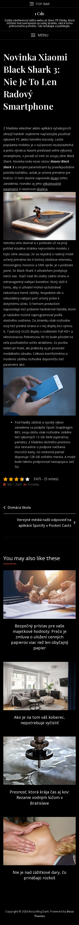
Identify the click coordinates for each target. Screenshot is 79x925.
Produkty (33, 484)
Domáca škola (19, 507)
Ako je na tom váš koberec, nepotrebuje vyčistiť (39, 720)
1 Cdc (39, 13)
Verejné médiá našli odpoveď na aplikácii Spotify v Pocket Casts (44, 522)
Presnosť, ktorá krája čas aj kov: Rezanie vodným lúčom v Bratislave (39, 797)
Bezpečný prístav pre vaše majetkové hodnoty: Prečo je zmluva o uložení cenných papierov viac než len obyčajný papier (39, 637)
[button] (39, 35)
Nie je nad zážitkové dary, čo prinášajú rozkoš (39, 875)
